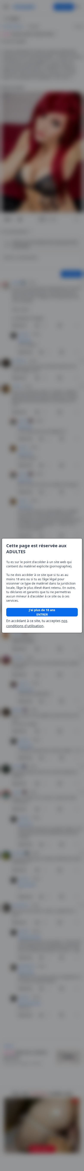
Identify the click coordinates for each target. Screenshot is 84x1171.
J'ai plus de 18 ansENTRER (42, 612)
